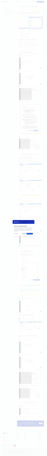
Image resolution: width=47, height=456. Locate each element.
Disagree (24, 233)
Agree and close (29, 233)
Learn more (16, 233)
